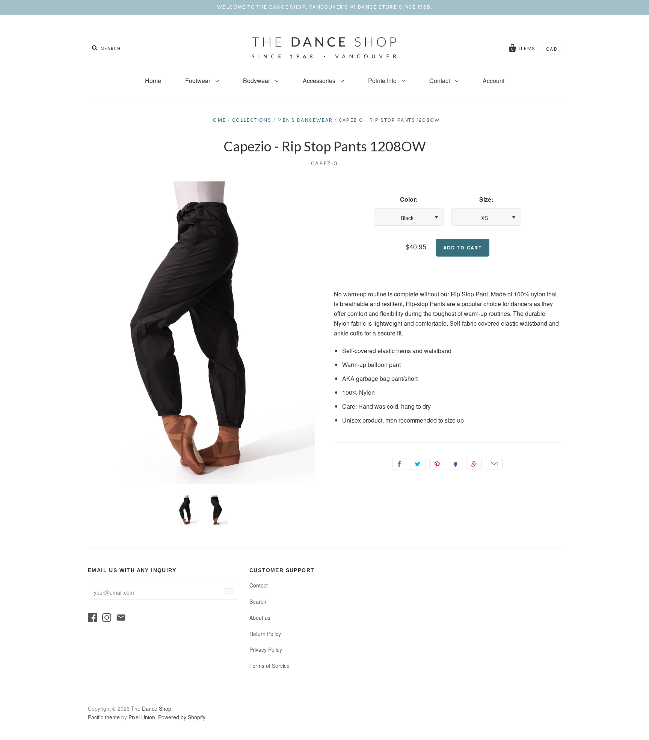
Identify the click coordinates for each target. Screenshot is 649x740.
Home (153, 80)
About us (259, 617)
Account (493, 80)
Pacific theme (104, 717)
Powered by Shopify (181, 717)
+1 (474, 464)
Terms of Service (269, 665)
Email (494, 464)
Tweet (418, 464)
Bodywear (257, 80)
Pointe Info (383, 80)
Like (399, 464)
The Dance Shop (151, 708)
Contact (440, 80)
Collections (251, 120)
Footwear (198, 80)
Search (257, 601)
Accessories (320, 80)
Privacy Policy (265, 649)
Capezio (324, 163)
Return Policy (265, 633)
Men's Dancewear (304, 120)
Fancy (455, 464)
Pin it (437, 464)
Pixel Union (141, 717)
